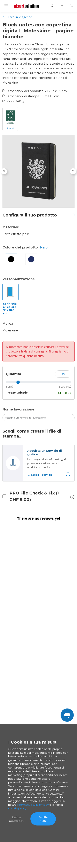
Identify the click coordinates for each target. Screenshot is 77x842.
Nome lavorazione (18, 409)
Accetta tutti (43, 818)
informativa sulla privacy (33, 804)
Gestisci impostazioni (16, 818)
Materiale (10, 227)
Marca (7, 323)
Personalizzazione (18, 279)
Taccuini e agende (19, 17)
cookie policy (17, 808)
